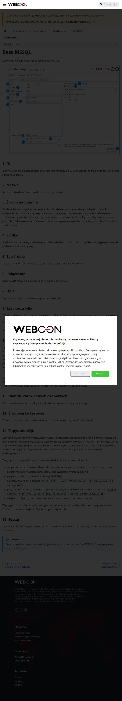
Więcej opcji (80, 374)
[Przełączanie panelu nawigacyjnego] (4, 4)
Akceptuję (100, 374)
